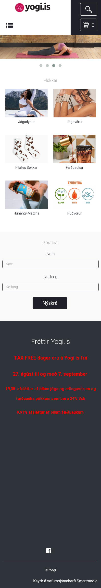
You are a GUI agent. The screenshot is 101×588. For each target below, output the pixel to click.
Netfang (50, 276)
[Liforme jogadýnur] (50, 47)
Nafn (51, 253)
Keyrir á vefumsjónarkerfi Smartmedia (65, 581)
